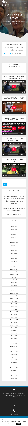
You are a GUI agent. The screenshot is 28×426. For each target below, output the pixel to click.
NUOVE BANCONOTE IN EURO (14, 206)
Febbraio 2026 (14, 234)
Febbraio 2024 (14, 285)
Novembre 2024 (14, 269)
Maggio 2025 (14, 253)
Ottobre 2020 (14, 349)
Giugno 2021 (14, 327)
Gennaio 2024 (14, 287)
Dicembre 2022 (14, 309)
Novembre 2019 (14, 367)
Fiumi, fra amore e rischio (14, 44)
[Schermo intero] (24, 92)
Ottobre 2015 (14, 373)
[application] (14, 86)
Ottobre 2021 (14, 322)
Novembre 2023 (14, 293)
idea (8, 3)
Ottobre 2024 (14, 272)
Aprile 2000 (14, 378)
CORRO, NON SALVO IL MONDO (14, 194)
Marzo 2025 (14, 258)
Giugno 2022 (14, 317)
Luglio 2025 (14, 250)
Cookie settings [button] (11, 423)
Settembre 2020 (14, 351)
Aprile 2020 (14, 365)
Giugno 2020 (14, 359)
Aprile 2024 (14, 280)
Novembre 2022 (14, 311)
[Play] (3, 92)
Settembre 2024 (14, 274)
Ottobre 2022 (14, 314)
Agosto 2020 (14, 354)
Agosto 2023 (14, 301)
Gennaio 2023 (14, 306)
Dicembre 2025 (14, 240)
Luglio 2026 (14, 226)
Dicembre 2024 (14, 266)
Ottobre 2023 (14, 295)
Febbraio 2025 (14, 261)
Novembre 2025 (14, 242)
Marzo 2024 (14, 282)
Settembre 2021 (14, 325)
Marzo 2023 (14, 303)
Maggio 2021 (14, 330)
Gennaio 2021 (14, 341)
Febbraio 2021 (14, 338)
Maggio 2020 (14, 362)
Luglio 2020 (14, 357)
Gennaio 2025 (14, 264)
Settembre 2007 (14, 375)
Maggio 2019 (14, 370)
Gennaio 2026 (14, 237)
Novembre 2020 (14, 346)
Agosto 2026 (14, 224)
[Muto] (22, 92)
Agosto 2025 (14, 248)
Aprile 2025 (14, 256)
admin (7, 54)
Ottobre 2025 (14, 245)
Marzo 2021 (14, 335)
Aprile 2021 (14, 333)
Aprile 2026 (14, 229)
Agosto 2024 (14, 277)
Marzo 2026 (14, 232)
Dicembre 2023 (14, 290)
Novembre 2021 (14, 319)
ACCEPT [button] (18, 423)
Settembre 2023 (14, 298)
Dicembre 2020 (14, 343)
